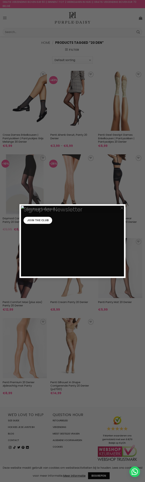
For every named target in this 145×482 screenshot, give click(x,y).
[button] (134, 471)
